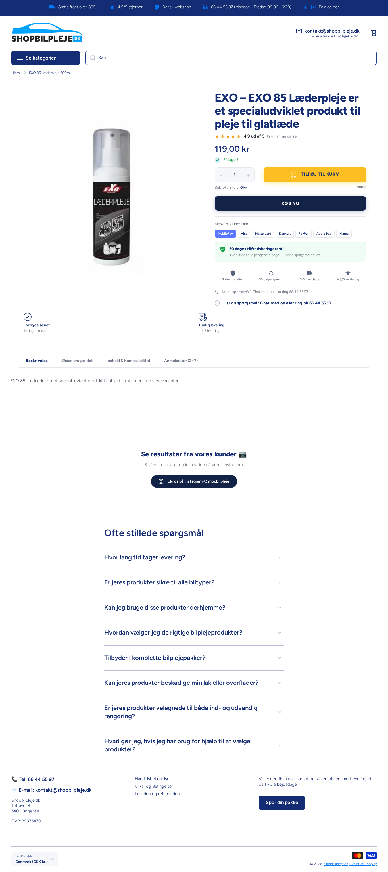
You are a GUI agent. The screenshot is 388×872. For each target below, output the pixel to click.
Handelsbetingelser (153, 778)
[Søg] (90, 58)
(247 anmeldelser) (283, 136)
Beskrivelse (37, 360)
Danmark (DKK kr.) (32, 861)
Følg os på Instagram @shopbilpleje (197, 481)
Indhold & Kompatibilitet (129, 360)
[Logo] (46, 33)
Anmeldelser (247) (181, 360)
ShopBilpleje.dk (336, 864)
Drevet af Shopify (363, 864)
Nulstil (361, 187)
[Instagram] (313, 7)
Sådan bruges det (77, 360)
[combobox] (231, 58)
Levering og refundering (157, 793)
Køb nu (290, 203)
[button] (374, 33)
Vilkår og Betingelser (154, 786)
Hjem (15, 73)
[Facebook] (305, 7)
